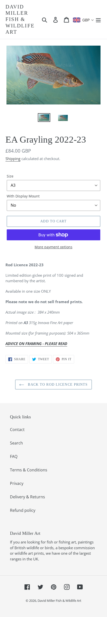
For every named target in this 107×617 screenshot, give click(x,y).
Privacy (16, 483)
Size (10, 176)
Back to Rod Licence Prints (57, 384)
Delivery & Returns (27, 497)
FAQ (13, 456)
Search (16, 443)
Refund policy (22, 510)
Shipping (12, 158)
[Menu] (98, 19)
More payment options (53, 247)
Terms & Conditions (28, 470)
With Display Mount (23, 196)
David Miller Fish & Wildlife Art (20, 19)
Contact (17, 429)
